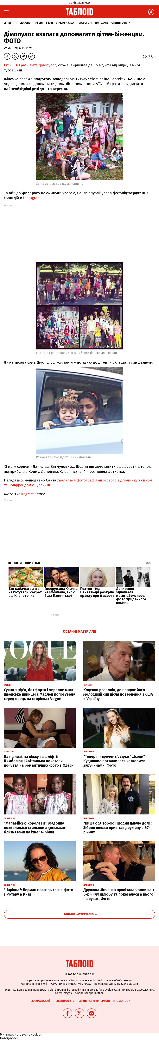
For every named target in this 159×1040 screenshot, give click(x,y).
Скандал (25, 22)
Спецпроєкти (120, 22)
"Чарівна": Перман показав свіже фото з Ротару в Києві (38, 892)
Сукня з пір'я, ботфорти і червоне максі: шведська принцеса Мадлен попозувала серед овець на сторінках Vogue (39, 694)
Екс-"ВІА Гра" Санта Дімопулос (30, 65)
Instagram (32, 198)
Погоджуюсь (9, 1038)
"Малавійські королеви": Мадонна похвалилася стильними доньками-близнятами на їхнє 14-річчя (35, 827)
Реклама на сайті (40, 1001)
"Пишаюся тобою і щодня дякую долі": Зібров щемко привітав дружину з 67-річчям (117, 827)
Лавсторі (85, 22)
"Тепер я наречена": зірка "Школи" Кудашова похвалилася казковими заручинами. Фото (114, 761)
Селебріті (9, 22)
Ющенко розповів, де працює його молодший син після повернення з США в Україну (118, 694)
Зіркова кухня (66, 22)
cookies (36, 1034)
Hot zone (101, 22)
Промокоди (121, 1001)
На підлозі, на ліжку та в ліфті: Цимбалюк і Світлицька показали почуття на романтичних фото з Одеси (38, 761)
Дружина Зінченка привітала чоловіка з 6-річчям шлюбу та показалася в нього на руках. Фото (118, 894)
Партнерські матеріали (94, 1001)
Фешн (39, 22)
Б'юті (49, 22)
